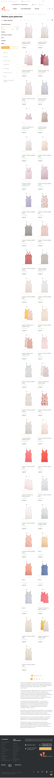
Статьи (2, 745)
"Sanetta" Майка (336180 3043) (28, 552)
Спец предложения (17, 740)
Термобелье (6, 64)
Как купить (3, 751)
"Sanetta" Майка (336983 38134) (44, 184)
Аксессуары (6, 68)
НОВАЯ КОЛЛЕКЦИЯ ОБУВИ (8, 81)
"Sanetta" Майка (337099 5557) (42, 99)
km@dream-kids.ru (27, 1)
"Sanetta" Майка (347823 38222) (44, 439)
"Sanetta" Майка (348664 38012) (44, 241)
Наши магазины (5, 742)
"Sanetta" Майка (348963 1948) (28, 156)
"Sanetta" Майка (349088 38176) (26, 43)
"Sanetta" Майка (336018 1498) (28, 665)
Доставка (3, 747)
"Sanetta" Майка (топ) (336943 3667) (27, 127)
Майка (39, 551)
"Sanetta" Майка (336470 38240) (28, 410)
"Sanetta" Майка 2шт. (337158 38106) (43, 71)
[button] (24, 264)
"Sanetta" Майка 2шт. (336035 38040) (43, 608)
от (1, 29)
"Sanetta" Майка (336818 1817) (44, 212)
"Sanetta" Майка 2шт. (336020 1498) (43, 637)
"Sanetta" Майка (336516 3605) (44, 354)
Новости (3, 744)
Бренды (3, 764)
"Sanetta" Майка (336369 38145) (44, 410)
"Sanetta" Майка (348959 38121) (44, 156)
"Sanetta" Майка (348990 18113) (42, 127)
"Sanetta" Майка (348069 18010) (26, 439)
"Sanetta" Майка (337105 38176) (28, 99)
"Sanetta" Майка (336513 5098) (28, 382)
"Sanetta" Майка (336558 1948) (44, 325)
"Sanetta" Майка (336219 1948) (28, 524)
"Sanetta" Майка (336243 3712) (44, 467)
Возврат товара (5, 749)
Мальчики (5, 56)
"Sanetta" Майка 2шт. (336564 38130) (27, 325)
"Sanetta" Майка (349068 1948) (42, 43)
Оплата (3, 753)
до (12, 29)
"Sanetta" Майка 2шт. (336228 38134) (27, 495)
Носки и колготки (7, 72)
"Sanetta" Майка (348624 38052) (28, 269)
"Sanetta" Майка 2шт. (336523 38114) (27, 354)
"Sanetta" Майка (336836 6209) (28, 212)
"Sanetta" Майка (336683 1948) (44, 297)
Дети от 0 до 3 (6, 60)
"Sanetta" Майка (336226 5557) (44, 495)
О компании (4, 739)
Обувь (4, 76)
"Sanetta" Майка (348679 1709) (28, 241)
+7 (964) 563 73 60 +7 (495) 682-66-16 (20, 4)
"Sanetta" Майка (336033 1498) (28, 637)
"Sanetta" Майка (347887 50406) (42, 524)
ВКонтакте (18, 764)
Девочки (5, 52)
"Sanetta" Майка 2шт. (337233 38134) (27, 71)
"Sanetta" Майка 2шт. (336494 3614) (43, 382)
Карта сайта (10, 765)
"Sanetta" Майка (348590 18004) (42, 269)
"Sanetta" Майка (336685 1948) (28, 297)
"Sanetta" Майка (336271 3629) (28, 467)
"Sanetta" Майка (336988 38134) (26, 184)
